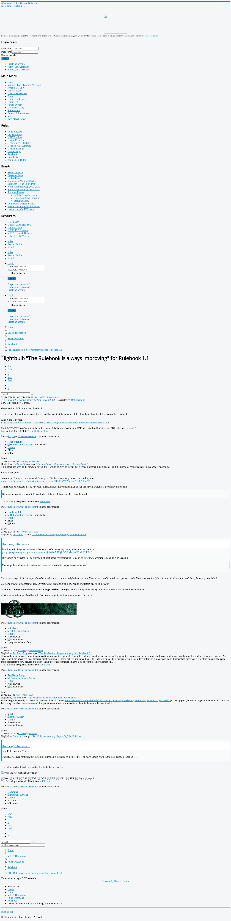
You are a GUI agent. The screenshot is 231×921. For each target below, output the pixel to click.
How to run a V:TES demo (21, 209)
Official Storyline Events (26, 195)
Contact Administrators (19, 113)
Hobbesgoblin (53, 397)
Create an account (16, 64)
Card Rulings (14, 151)
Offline (11, 447)
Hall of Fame (14, 178)
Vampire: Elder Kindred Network (24, 85)
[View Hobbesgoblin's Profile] (20, 444)
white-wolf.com (151, 36)
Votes (10, 116)
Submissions (14, 110)
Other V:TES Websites (19, 236)
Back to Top (7, 911)
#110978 (22, 532)
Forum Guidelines (16, 99)
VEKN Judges (15, 137)
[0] (39, 617)
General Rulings (16, 148)
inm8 (31, 695)
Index (10, 241)
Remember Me (8, 55)
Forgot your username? (19, 66)
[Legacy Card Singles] (13, 6)
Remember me (18, 273)
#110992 (22, 733)
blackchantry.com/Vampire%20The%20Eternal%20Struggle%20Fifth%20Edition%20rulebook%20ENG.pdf (55, 422)
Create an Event (15, 175)
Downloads (13, 222)
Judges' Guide (15, 134)
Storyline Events (16, 192)
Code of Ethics (15, 131)
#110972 (40, 397)
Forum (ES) (13, 102)
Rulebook (12, 154)
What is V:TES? (16, 87)
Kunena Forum (121, 881)
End (10, 380)
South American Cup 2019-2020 (24, 189)
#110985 (22, 695)
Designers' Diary (16, 107)
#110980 (22, 650)
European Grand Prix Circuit (22, 183)
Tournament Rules (17, 160)
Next (10, 377)
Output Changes (16, 140)
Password (6, 51)
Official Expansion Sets (19, 224)
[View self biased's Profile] (18, 631)
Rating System (15, 104)
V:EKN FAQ (14, 90)
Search (11, 247)
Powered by (108, 881)
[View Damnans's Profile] (18, 794)
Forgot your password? (19, 69)
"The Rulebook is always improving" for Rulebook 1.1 (28, 400)
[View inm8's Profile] (16, 716)
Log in (5, 58)
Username (6, 48)
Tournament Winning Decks (22, 181)
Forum (11, 96)
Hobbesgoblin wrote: (16, 544)
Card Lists (13, 157)
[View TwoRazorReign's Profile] (21, 678)
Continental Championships (21, 203)
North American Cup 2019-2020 (24, 186)
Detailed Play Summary (19, 145)
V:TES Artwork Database (20, 233)
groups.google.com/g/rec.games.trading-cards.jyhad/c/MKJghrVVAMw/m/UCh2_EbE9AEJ (47, 481)
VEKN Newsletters (17, 93)
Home (11, 82)
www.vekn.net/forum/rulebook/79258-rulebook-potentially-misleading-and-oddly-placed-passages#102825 (118, 700)
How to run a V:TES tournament (24, 206)
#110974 (22, 461)
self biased (45, 501)
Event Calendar (15, 172)
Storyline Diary (21, 200)
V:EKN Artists (15, 227)
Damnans (33, 733)
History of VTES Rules (19, 143)
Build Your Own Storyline (27, 198)
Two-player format (17, 119)
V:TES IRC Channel (18, 230)
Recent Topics (15, 244)
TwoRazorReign (36, 650)
